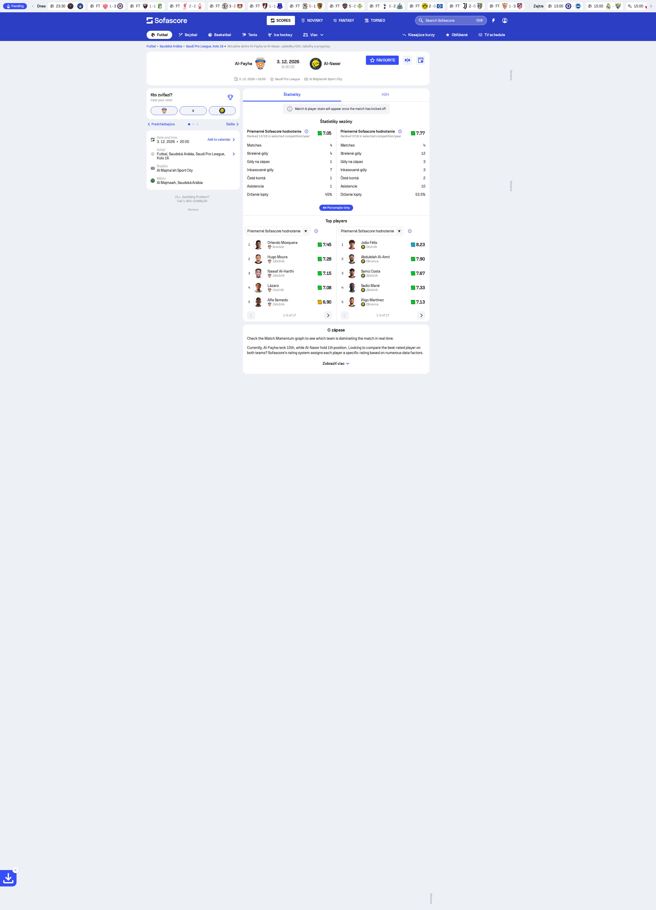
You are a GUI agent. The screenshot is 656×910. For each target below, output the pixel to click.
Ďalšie (230, 124)
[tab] (292, 94)
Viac (310, 34)
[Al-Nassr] (316, 64)
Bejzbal (191, 35)
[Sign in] (504, 20)
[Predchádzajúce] (33, 6)
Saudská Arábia (171, 46)
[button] (189, 124)
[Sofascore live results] (167, 20)
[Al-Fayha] (260, 64)
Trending (17, 6)
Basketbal (222, 35)
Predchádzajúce (163, 124)
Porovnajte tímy (338, 208)
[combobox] (277, 231)
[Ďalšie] (651, 6)
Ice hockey (283, 35)
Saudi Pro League (204, 46)
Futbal (162, 35)
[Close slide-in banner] (15, 870)
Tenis (252, 35)
